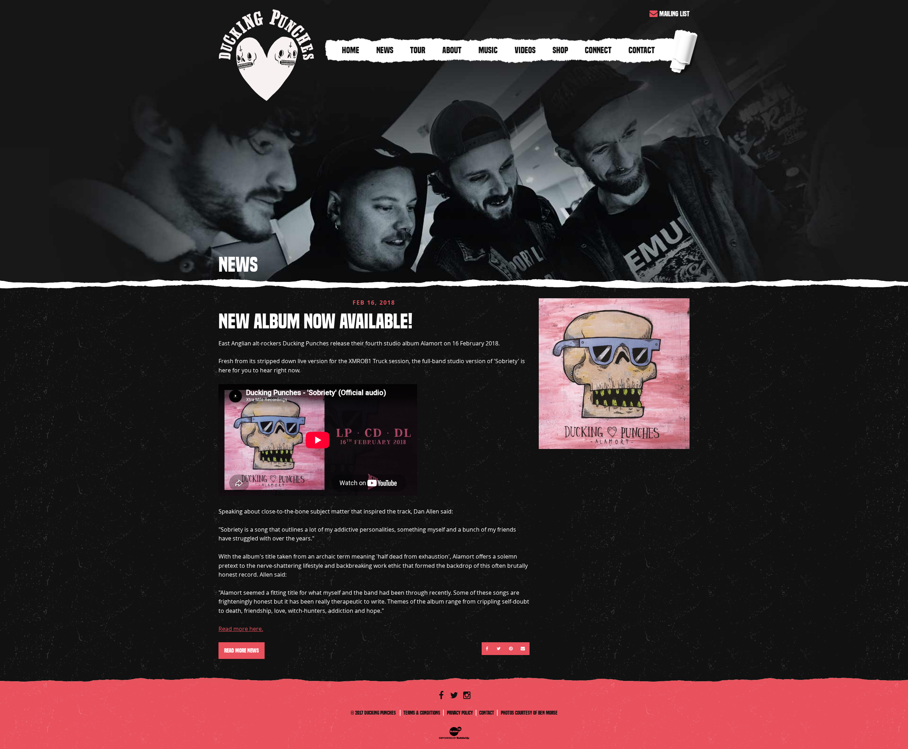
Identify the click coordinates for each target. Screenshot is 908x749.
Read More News (241, 650)
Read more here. (240, 629)
